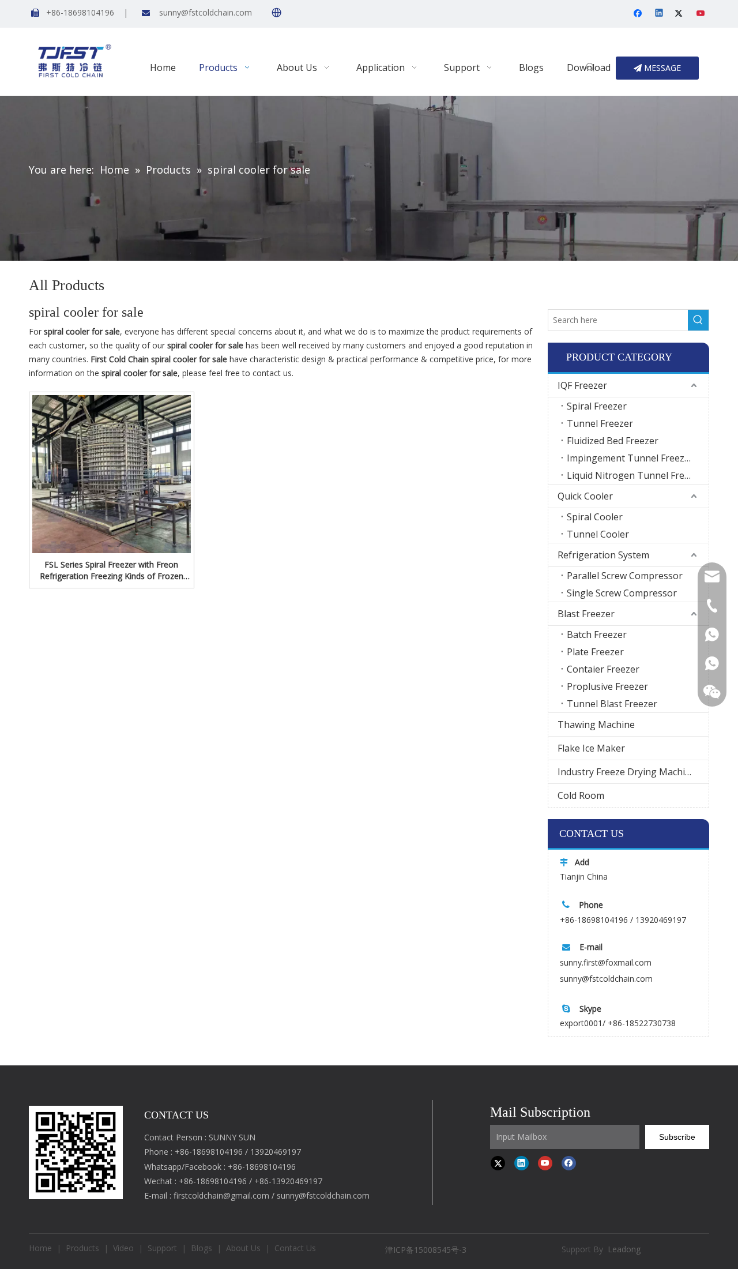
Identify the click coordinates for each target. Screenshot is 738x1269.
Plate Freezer (595, 651)
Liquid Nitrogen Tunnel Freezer (635, 475)
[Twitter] (680, 13)
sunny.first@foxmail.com (606, 962)
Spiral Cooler (595, 516)
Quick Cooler (585, 496)
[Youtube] (701, 13)
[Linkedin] (660, 13)
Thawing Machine (596, 724)
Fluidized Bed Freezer (612, 440)
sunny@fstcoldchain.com (205, 12)
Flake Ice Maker (591, 748)
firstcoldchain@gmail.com (221, 1195)
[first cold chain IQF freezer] (76, 1152)
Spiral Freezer (597, 406)
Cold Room (581, 795)
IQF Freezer (582, 385)
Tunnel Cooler (598, 534)
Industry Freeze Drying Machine (627, 771)
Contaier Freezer (603, 669)
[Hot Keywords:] (590, 68)
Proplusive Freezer (607, 686)
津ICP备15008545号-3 (427, 1249)
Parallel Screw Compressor (625, 575)
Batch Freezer (597, 634)
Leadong (624, 1249)
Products (82, 1247)
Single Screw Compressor (622, 593)
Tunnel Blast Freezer (612, 703)
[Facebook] (639, 13)
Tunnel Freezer (600, 423)
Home (40, 1247)
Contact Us (295, 1247)
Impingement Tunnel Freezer (630, 458)
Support (162, 1247)
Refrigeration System (603, 555)
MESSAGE (661, 67)
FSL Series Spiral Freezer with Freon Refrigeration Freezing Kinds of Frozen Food (111, 570)
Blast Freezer (586, 613)
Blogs (201, 1247)
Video (123, 1247)
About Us (243, 1247)
